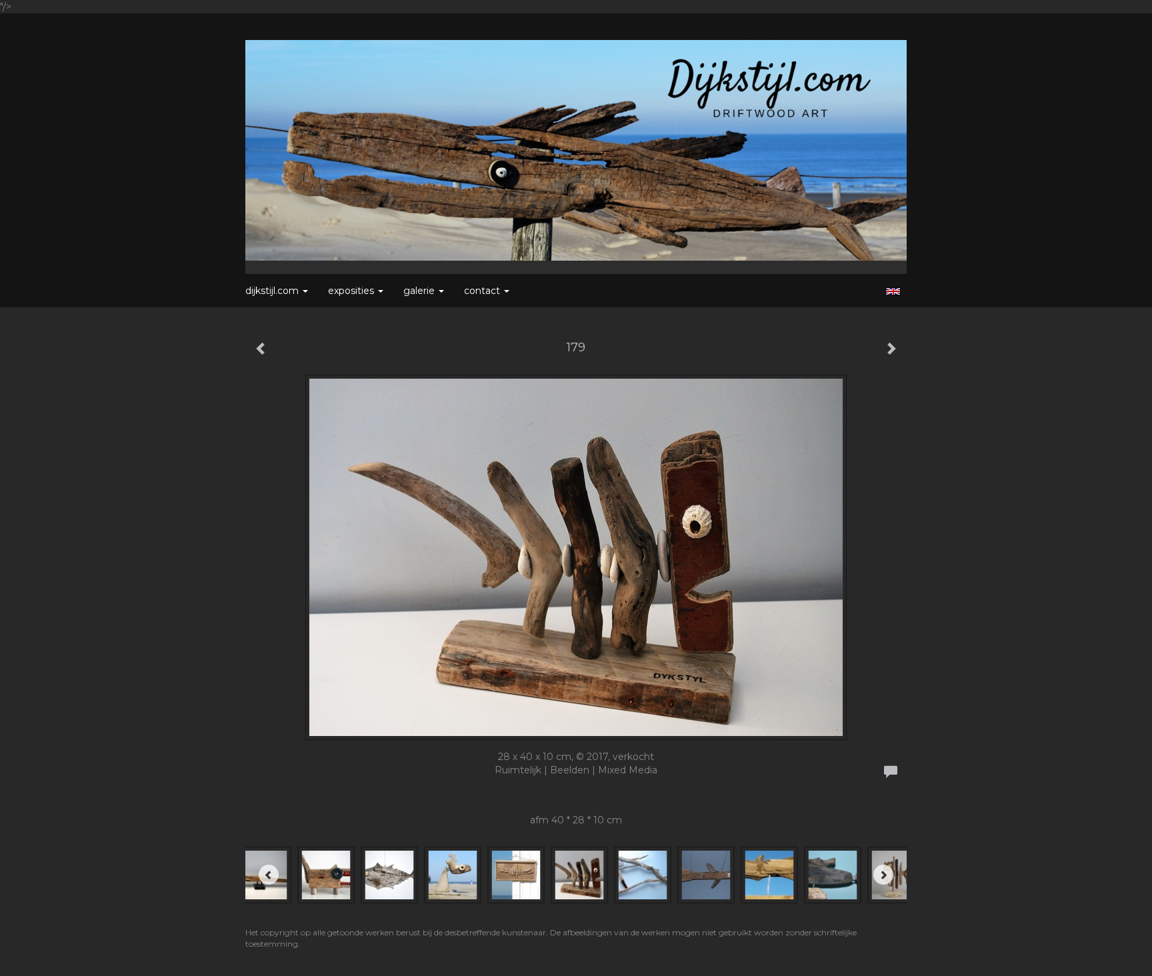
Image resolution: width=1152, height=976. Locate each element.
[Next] (883, 875)
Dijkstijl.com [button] (273, 291)
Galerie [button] (420, 291)
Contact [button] (483, 291)
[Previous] (269, 875)
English (893, 291)
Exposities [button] (352, 291)
